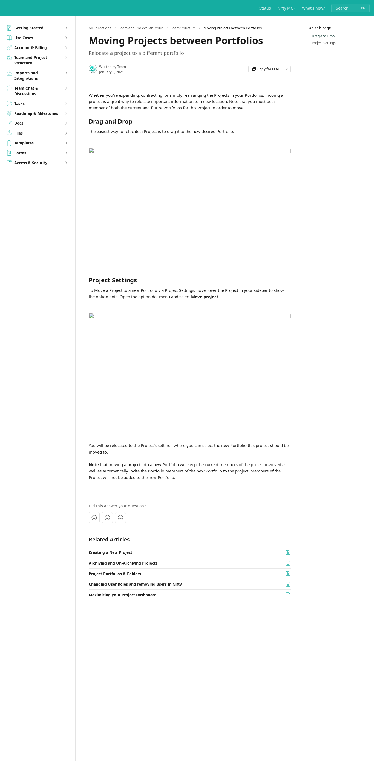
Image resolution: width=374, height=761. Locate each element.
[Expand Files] (66, 133)
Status (265, 8)
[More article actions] (286, 69)
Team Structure (183, 27)
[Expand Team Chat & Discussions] (66, 88)
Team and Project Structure (141, 27)
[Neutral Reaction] (107, 517)
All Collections (100, 27)
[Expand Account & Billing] (66, 48)
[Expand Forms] (66, 153)
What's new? (313, 8)
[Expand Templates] (66, 143)
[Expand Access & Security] (66, 163)
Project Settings (324, 43)
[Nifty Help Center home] (5, 8)
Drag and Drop (323, 36)
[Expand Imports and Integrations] (66, 73)
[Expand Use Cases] (66, 38)
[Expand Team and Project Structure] (66, 57)
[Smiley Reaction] (120, 517)
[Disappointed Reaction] (94, 517)
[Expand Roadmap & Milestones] (66, 113)
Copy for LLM (268, 69)
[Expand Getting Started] (66, 28)
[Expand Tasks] (66, 103)
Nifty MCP (286, 8)
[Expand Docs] (66, 123)
